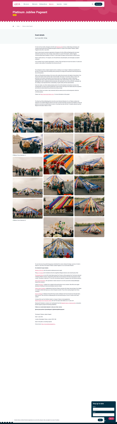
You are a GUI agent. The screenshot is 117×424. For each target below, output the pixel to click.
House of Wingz (38, 293)
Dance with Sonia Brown (40, 280)
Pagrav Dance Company (40, 288)
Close (100, 420)
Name (94, 406)
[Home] (13, 26)
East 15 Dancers (40, 272)
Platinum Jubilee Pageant (27, 26)
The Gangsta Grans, (39, 275)
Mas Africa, (40, 284)
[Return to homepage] (17, 4)
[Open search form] (92, 4)
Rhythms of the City (39, 270)
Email (94, 412)
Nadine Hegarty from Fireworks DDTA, (43, 300)
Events (18, 26)
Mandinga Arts (59, 47)
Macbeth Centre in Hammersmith (68, 303)
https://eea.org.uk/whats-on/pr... (47, 94)
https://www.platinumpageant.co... (48, 324)
